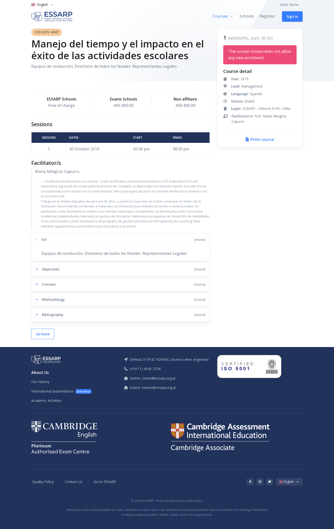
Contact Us (73, 481)
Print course (262, 139)
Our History (40, 381)
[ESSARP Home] (51, 17)
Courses (220, 16)
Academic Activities (46, 400)
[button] (121, 239)
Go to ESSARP (105, 481)
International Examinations (60, 391)
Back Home (289, 4)
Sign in (292, 16)
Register (267, 16)
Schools (247, 16)
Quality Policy (43, 481)
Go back (43, 334)
